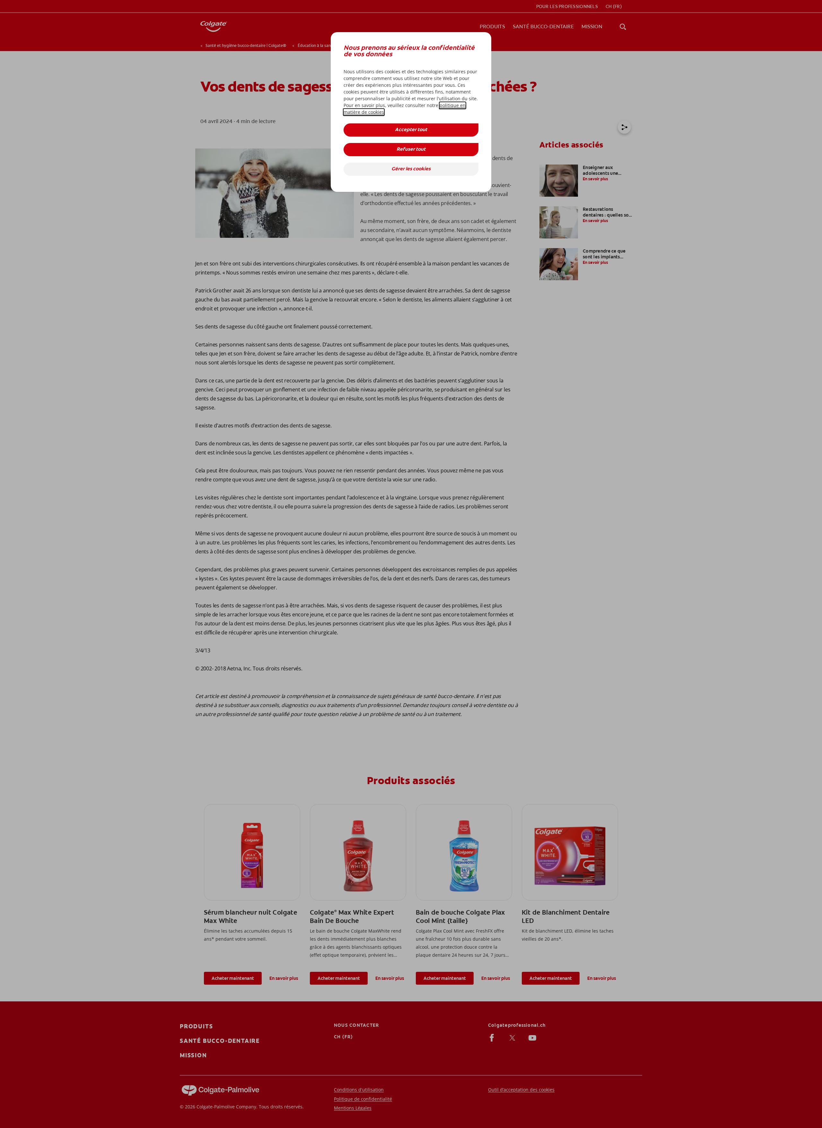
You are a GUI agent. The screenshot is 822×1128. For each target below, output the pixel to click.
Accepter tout (411, 130)
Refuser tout (411, 149)
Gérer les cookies (411, 169)
